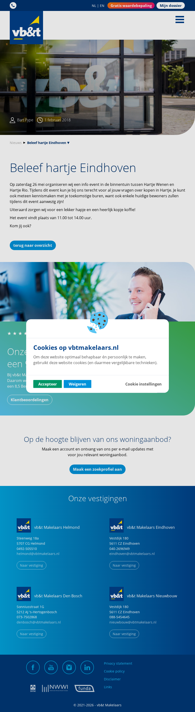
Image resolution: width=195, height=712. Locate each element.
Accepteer (47, 384)
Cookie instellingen (143, 384)
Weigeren (77, 384)
